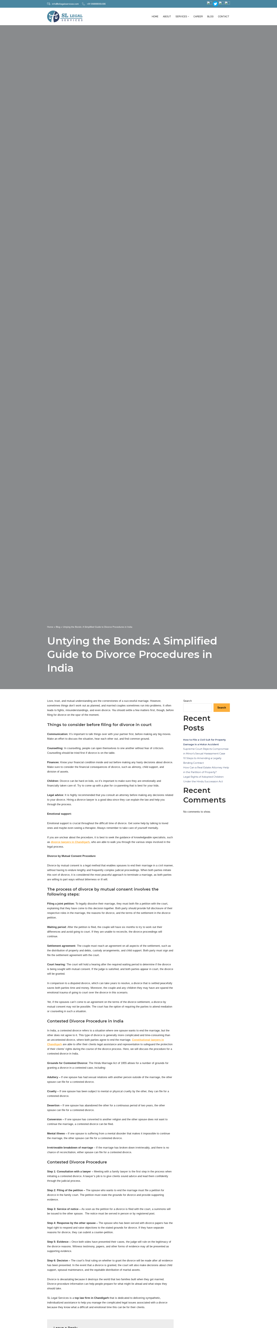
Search (187, 700)
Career (198, 16)
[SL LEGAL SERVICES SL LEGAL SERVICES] (65, 16)
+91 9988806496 (96, 3)
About (167, 16)
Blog (210, 16)
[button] (188, 16)
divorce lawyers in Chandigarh (70, 842)
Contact (223, 16)
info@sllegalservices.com (65, 3)
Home (155, 16)
